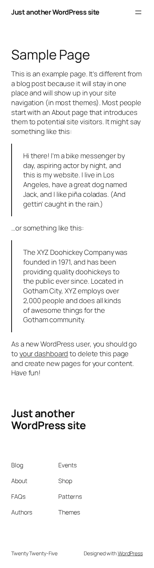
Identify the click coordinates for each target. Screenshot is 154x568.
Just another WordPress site (55, 12)
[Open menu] (138, 12)
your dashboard (43, 353)
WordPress (130, 553)
